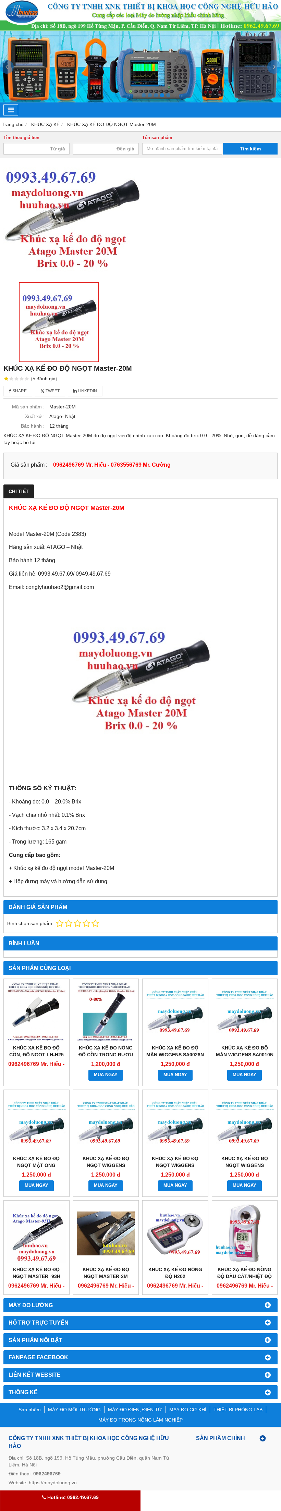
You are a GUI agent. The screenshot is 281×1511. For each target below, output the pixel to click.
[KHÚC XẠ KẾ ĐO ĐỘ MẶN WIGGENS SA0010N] (245, 1011)
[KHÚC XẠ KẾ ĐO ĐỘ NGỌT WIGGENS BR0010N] (245, 1122)
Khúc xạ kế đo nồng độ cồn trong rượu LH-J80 (105, 1054)
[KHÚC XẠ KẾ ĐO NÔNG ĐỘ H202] (175, 1233)
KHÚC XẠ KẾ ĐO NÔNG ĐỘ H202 (175, 1273)
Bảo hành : (33, 426)
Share (19, 391)
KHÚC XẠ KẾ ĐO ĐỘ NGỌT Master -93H (36, 1273)
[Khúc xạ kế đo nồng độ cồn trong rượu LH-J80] (106, 1011)
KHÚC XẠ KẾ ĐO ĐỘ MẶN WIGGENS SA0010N (244, 1051)
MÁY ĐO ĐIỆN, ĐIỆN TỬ (135, 1409)
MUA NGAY (106, 1074)
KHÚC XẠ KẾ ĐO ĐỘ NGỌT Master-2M (106, 1273)
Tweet (52, 391)
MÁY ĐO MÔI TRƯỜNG (74, 1409)
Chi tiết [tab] (19, 491)
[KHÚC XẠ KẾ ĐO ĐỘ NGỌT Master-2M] (106, 1233)
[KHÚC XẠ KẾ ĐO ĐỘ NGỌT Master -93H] (36, 1233)
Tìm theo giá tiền (21, 137)
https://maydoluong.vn (53, 1482)
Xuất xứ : (35, 416)
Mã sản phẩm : (28, 406)
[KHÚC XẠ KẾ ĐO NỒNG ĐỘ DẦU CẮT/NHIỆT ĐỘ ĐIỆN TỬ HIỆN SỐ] (245, 1233)
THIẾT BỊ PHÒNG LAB (237, 1409)
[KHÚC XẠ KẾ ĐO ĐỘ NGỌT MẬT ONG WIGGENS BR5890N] (36, 1122)
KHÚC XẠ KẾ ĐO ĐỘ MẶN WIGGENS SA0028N (175, 1051)
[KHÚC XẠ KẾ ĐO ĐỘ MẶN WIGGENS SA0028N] (175, 1011)
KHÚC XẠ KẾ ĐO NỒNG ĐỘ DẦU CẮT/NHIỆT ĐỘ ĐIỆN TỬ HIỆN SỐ (244, 1276)
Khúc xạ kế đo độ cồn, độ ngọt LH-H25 (36, 1051)
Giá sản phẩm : (29, 465)
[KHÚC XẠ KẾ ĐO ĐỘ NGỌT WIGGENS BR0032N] (106, 1122)
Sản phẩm (30, 1409)
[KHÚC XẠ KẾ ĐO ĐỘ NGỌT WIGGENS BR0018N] (175, 1122)
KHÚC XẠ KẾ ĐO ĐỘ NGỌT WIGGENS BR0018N (175, 1165)
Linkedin (87, 391)
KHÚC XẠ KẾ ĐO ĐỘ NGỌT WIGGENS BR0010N (244, 1165)
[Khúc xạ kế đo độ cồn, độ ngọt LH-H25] (36, 1011)
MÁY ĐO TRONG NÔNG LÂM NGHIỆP (140, 1420)
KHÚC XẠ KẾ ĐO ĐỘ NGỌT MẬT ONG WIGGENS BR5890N (36, 1165)
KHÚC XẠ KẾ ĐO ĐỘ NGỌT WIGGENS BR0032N (106, 1165)
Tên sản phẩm (157, 137)
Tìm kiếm (250, 148)
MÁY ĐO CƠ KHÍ (187, 1409)
